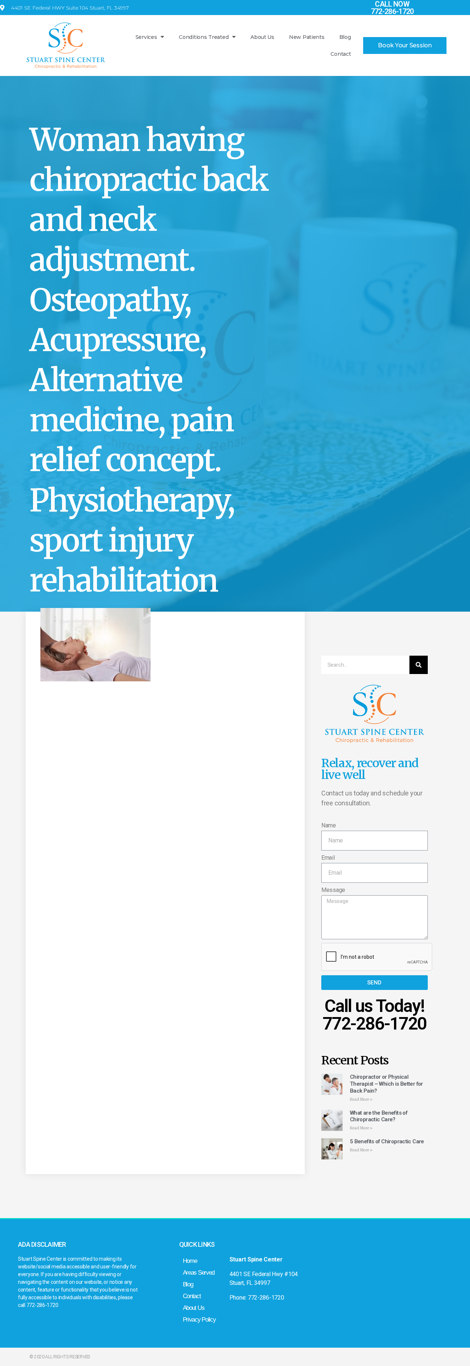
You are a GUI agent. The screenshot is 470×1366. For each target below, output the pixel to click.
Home (190, 1260)
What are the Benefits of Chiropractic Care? (378, 1116)
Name (328, 825)
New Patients (307, 37)
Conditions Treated (203, 37)
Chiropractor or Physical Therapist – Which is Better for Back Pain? (386, 1084)
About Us (262, 37)
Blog (345, 37)
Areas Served (198, 1272)
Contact (340, 54)
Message (333, 889)
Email (328, 857)
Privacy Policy (199, 1319)
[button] (404, 45)
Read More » (361, 1099)
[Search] (418, 665)
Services (146, 37)
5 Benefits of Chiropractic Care (387, 1141)
